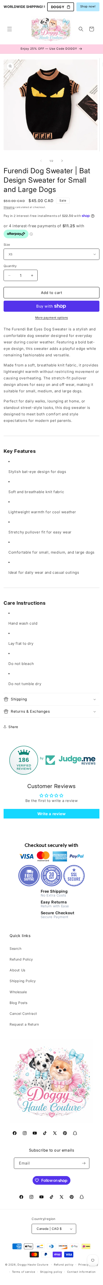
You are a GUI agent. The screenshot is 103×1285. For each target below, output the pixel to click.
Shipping (9, 207)
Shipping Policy (23, 981)
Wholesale (18, 992)
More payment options (51, 317)
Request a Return (24, 1024)
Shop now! (88, 6)
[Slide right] (62, 160)
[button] (9, 29)
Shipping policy (51, 1271)
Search (16, 948)
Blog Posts (19, 1003)
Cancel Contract (23, 1013)
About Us (17, 970)
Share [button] (13, 727)
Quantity (10, 266)
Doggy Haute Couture (32, 1264)
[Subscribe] (84, 1163)
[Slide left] (41, 160)
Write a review (51, 813)
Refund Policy (21, 959)
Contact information (81, 1271)
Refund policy (64, 1264)
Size (7, 244)
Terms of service (23, 1271)
